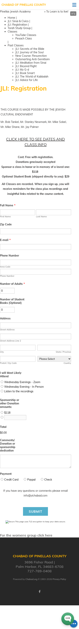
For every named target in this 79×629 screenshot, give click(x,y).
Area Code (5, 266)
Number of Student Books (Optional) (12, 301)
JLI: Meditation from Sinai (30, 62)
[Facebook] (39, 591)
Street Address (7, 329)
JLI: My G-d (22, 69)
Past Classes (16, 45)
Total (3, 427)
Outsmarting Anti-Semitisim (32, 59)
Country (67, 363)
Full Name (7, 205)
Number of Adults (12, 284)
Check (48, 479)
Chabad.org (31, 579)
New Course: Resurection (31, 55)
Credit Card (11, 479)
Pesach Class (23, 38)
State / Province (63, 352)
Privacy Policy (59, 579)
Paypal (31, 479)
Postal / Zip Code (8, 363)
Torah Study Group (19, 28)
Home (11, 17)
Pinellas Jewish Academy (15, 11)
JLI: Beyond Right (26, 66)
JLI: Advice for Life (26, 80)
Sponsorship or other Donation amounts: (9, 403)
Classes (12, 31)
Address (5, 318)
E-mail (5, 240)
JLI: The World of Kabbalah (31, 76)
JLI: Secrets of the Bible (29, 49)
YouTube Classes (25, 35)
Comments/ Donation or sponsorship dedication (7, 445)
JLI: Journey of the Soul (29, 52)
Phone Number (9, 255)
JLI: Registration (17, 24)
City (2, 352)
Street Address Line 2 (10, 340)
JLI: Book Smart (25, 73)
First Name (5, 216)
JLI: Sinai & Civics (18, 21)
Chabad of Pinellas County (24, 5)
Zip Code (6, 224)
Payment (6, 474)
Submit (35, 511)
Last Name (41, 216)
